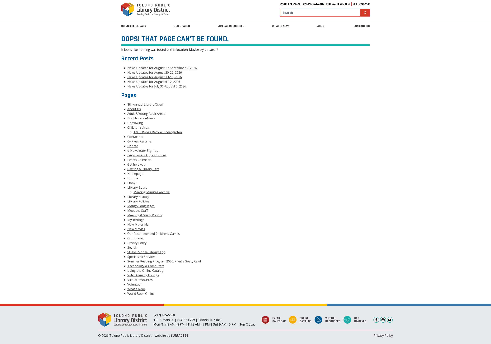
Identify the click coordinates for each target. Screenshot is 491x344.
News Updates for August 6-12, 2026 (153, 82)
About (321, 26)
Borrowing (135, 123)
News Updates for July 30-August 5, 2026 (156, 86)
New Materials (137, 224)
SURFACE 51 (179, 335)
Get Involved (361, 4)
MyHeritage (135, 220)
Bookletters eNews (141, 118)
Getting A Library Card (143, 169)
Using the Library (133, 26)
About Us (134, 109)
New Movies (136, 229)
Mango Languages (141, 206)
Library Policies (138, 201)
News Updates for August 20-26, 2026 (154, 72)
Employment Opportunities (146, 155)
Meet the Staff (137, 210)
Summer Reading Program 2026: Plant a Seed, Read (164, 261)
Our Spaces (182, 26)
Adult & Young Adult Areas (146, 114)
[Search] (365, 13)
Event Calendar (290, 4)
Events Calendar (139, 160)
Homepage (135, 174)
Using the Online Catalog (145, 270)
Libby (131, 183)
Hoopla (132, 178)
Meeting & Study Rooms (144, 215)
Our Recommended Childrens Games (153, 234)
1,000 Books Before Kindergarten (157, 132)
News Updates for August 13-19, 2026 (154, 77)
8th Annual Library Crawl (145, 104)
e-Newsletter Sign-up (142, 150)
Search (132, 247)
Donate (132, 146)
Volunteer (134, 284)
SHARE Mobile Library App (146, 252)
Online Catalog (313, 4)
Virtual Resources (338, 4)
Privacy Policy (137, 243)
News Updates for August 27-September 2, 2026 (162, 68)
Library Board (137, 187)
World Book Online (141, 294)
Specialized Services (141, 257)
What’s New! (280, 26)
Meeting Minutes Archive (151, 192)
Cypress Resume (139, 141)
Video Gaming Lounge (143, 275)
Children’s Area (138, 127)
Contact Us (361, 26)
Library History (138, 197)
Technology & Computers (145, 266)
